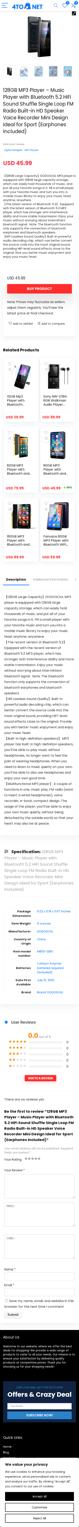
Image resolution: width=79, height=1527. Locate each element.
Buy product (39, 288)
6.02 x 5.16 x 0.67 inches (54, 911)
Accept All (39, 1496)
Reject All (39, 1518)
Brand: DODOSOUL (50, 992)
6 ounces (44, 924)
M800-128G (45, 951)
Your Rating (12, 1159)
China (41, 939)
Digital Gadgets (13, 150)
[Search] (56, 5)
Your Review (14, 1170)
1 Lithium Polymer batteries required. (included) (50, 968)
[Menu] (5, 5)
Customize (39, 1507)
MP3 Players (31, 150)
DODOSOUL (45, 931)
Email (9, 1285)
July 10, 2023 (45, 980)
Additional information (50, 579)
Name (10, 1269)
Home (7, 1447)
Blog (6, 1452)
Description (16, 579)
